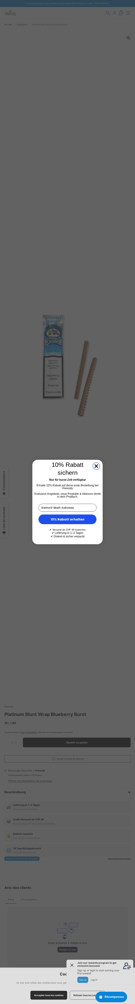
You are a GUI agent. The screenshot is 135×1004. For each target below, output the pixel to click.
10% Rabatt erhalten (67, 519)
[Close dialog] (96, 466)
